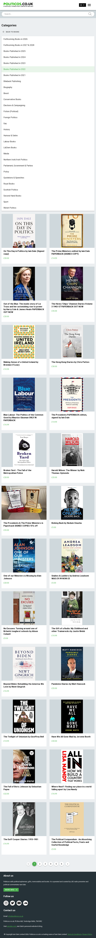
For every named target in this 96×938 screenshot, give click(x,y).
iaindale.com (11, 926)
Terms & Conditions (75, 934)
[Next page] (68, 864)
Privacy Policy (87, 934)
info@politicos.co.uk (15, 916)
